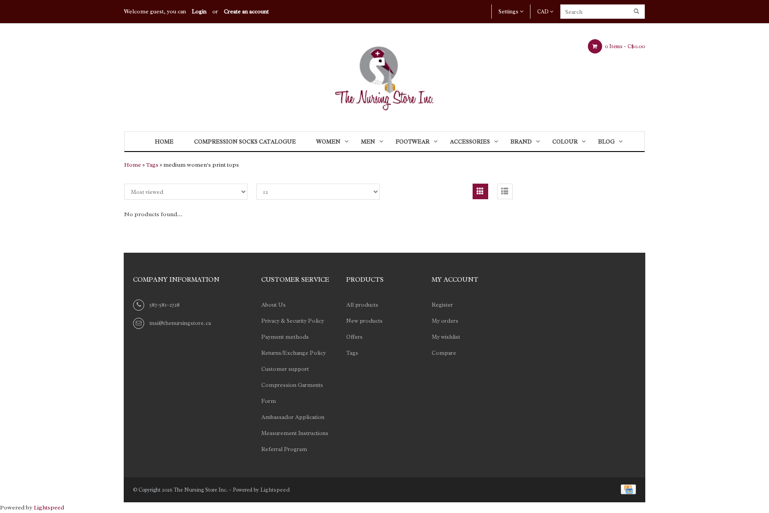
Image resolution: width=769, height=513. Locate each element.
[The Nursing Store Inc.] (384, 75)
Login (199, 11)
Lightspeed (275, 489)
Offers (354, 337)
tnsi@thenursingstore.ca (180, 323)
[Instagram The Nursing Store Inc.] (539, 281)
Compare (444, 353)
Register (442, 304)
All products (362, 304)
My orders (445, 320)
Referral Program (284, 449)
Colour (565, 141)
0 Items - (624, 46)
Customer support (285, 369)
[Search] (637, 11)
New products (364, 320)
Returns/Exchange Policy (293, 353)
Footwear (412, 141)
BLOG (606, 141)
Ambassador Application (292, 417)
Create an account (246, 11)
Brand (521, 141)
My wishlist (446, 337)
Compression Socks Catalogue (245, 141)
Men (368, 141)
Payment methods (285, 337)
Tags (152, 164)
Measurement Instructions (294, 433)
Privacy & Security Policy (292, 320)
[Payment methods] (627, 488)
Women (328, 141)
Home (164, 141)
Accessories (470, 141)
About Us (273, 304)
